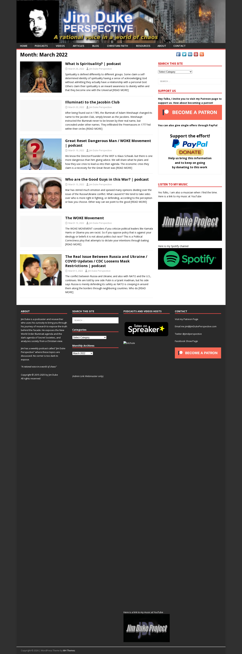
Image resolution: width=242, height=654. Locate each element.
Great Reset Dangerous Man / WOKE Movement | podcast (108, 143)
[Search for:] (190, 81)
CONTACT (179, 45)
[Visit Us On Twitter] (184, 55)
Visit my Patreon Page (186, 319)
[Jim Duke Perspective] (121, 41)
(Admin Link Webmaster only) (87, 376)
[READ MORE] (120, 90)
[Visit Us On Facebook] (178, 55)
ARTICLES (78, 45)
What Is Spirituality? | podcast (93, 63)
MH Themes (69, 650)
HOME (23, 45)
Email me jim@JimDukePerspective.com (195, 326)
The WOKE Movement (84, 218)
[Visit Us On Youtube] (196, 55)
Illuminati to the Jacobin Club (92, 102)
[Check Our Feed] (202, 55)
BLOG (95, 45)
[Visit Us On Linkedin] (190, 55)
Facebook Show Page (186, 341)
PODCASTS (41, 45)
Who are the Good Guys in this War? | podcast (107, 179)
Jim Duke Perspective (100, 68)
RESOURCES (143, 45)
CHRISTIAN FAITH (117, 45)
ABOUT (161, 45)
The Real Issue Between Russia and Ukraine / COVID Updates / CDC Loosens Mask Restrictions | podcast (106, 261)
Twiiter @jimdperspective (188, 333)
